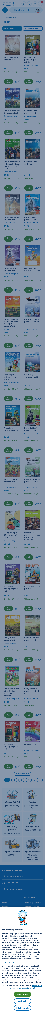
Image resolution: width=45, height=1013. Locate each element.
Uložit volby (22, 1001)
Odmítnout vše (22, 1008)
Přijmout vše (22, 994)
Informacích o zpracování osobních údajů (26, 987)
